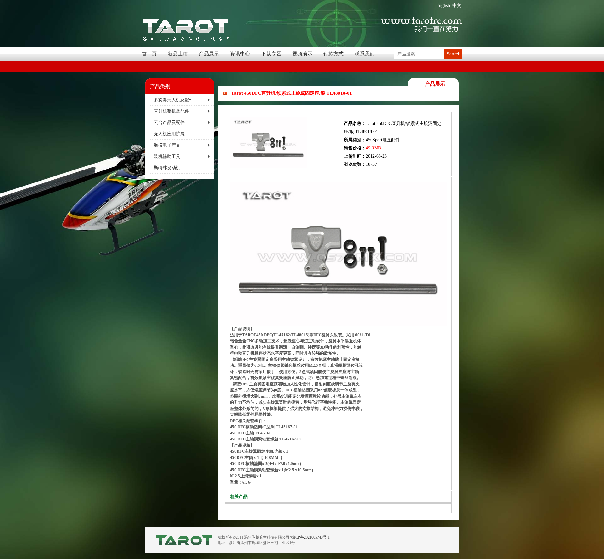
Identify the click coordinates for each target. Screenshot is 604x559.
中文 (456, 5)
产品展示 (209, 53)
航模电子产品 (167, 145)
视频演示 (302, 53)
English (443, 5)
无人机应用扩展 (169, 133)
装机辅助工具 (167, 156)
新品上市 (178, 53)
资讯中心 (240, 53)
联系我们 (365, 53)
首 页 (149, 53)
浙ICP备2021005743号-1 (310, 537)
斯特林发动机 (167, 167)
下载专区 (271, 53)
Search (453, 53)
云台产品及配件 (169, 122)
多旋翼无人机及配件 (173, 100)
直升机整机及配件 (171, 111)
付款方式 (333, 53)
